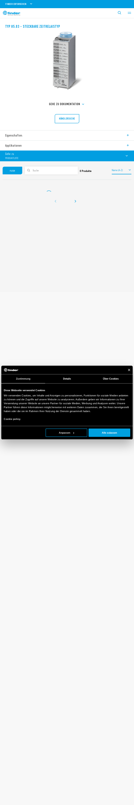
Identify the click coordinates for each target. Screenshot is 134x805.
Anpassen (64, 432)
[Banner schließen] (129, 370)
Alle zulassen (109, 432)
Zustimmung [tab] (23, 378)
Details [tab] (67, 378)
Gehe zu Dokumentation (64, 104)
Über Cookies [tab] (111, 378)
